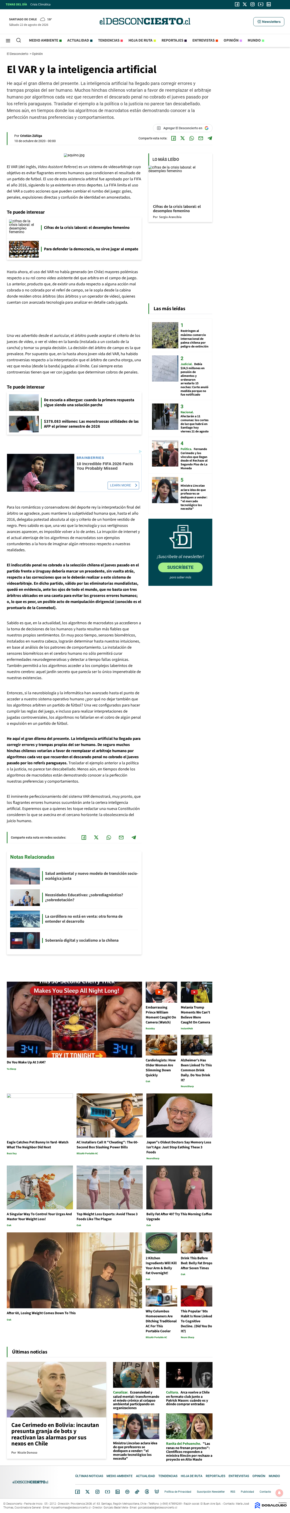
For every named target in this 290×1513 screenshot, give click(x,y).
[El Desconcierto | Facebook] (237, 4)
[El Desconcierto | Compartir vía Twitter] (182, 138)
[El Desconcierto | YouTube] (260, 4)
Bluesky (157, 1492)
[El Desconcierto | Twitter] (245, 4)
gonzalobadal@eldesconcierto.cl (157, 1507)
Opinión (231, 40)
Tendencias (108, 40)
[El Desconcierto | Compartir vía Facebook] (173, 138)
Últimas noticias (89, 1476)
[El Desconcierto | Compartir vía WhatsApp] (191, 138)
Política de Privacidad (177, 1491)
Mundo (254, 40)
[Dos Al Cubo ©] (271, 1507)
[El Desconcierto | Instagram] (252, 4)
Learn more (120, 485)
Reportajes (172, 40)
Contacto (265, 1491)
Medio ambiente (43, 40)
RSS (232, 1491)
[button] (268, 21)
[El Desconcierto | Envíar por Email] (200, 138)
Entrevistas (203, 40)
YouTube (107, 1492)
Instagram (97, 1492)
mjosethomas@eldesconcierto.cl (71, 1507)
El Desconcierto (18, 54)
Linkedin (118, 1492)
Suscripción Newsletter (211, 1491)
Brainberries (90, 458)
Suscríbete (180, 567)
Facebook (77, 1492)
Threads (147, 1491)
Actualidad (78, 40)
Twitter (87, 1492)
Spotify (127, 1492)
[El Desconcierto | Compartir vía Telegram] (210, 138)
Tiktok (137, 1492)
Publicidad (247, 1491)
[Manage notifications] (279, 1493)
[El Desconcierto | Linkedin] (269, 4)
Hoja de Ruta (140, 40)
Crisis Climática (40, 4)
